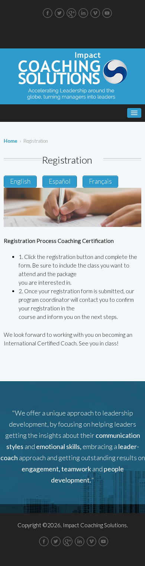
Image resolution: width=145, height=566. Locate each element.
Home (10, 141)
